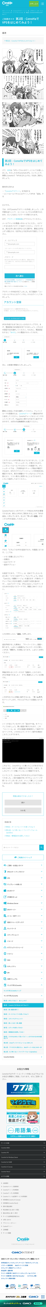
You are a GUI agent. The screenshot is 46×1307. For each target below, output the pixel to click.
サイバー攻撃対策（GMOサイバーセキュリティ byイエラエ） (19, 1273)
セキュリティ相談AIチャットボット (11, 1268)
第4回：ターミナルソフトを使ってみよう (20, 827)
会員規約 (5, 1183)
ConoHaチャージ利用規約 (11, 1190)
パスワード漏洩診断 (7, 1265)
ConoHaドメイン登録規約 (11, 1187)
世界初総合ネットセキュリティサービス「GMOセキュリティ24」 (20, 1263)
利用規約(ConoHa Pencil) (10, 1203)
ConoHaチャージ (25, 413)
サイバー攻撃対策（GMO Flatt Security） (13, 1276)
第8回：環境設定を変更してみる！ (18, 836)
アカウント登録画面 (14, 219)
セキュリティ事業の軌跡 (8, 1278)
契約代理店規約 (7, 1206)
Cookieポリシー (7, 1226)
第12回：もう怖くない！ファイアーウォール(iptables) (21, 831)
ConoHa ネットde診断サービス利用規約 (15, 1196)
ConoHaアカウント (13, 191)
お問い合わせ (7, 1220)
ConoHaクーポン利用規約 (11, 1193)
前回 (9, 170)
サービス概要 (7, 1233)
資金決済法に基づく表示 (10, 1213)
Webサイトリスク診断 (21, 1265)
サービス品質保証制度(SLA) (11, 1216)
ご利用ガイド (33, 11)
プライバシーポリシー (9, 1223)
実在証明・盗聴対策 (7, 1271)
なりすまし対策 (31, 1276)
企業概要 (5, 1230)
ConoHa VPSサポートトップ (20, 11)
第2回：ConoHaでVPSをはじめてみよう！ (21, 41)
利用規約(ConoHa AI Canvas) (11, 1200)
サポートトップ (6, 11)
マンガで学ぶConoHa (18, 12)
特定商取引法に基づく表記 (11, 1210)
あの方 (13, 332)
